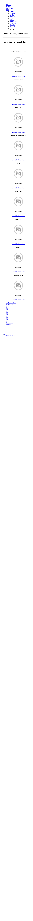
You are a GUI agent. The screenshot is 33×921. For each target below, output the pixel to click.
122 (7, 313)
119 (7, 308)
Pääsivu (8, 5)
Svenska (12, 25)
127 (7, 321)
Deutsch (12, 13)
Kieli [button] (7, 10)
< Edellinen (9, 304)
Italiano (12, 20)
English (12, 15)
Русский (12, 26)
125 (7, 318)
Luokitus (8, 6)
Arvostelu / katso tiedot (18, 76)
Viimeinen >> (10, 324)
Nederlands (13, 21)
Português (13, 23)
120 (7, 309)
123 (7, 314)
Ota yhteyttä (9, 8)
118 (7, 306)
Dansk (12, 11)
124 (7, 316)
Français (12, 18)
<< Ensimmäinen (11, 303)
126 (7, 319)
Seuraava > (9, 323)
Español (12, 16)
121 (7, 311)
